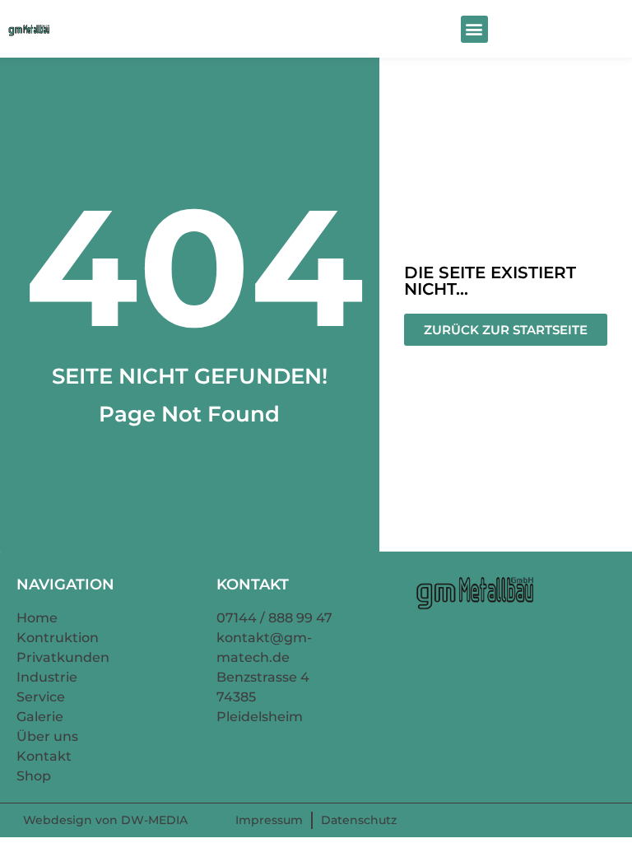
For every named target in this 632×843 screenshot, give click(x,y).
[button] (474, 29)
